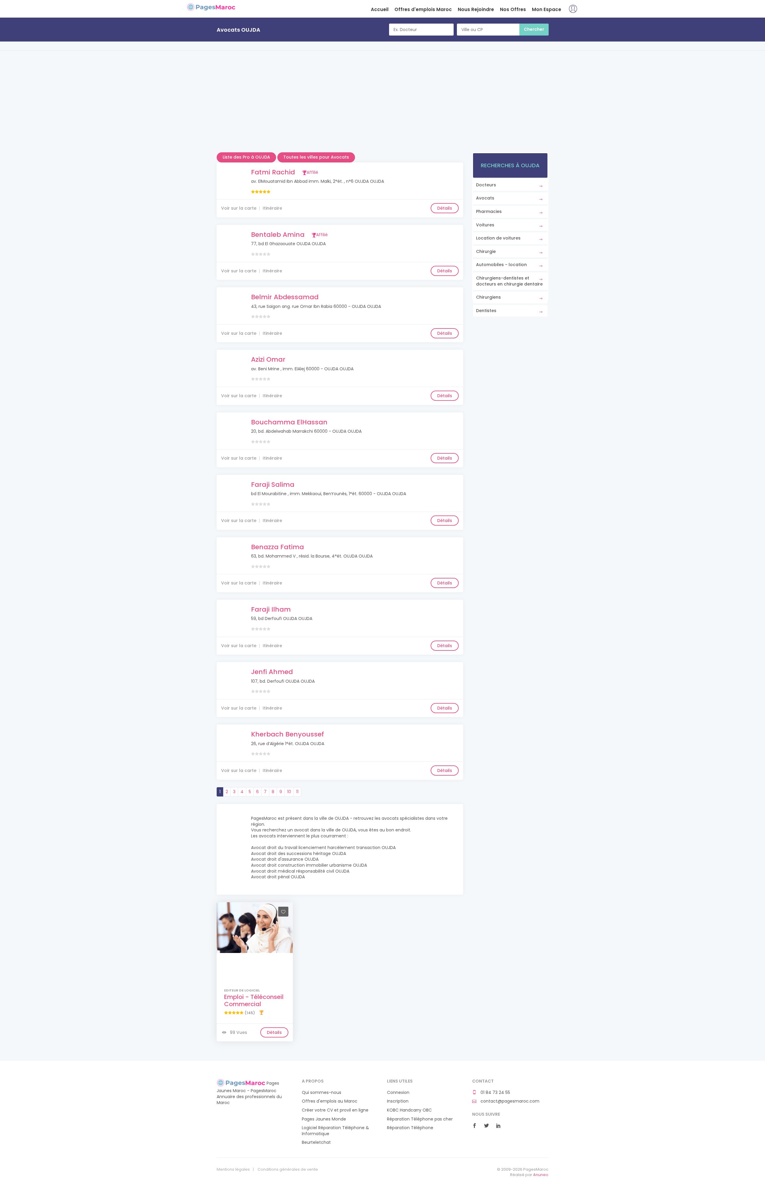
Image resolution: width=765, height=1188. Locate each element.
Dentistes (486, 311)
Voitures (485, 225)
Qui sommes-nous (321, 1092)
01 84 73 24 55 (494, 1092)
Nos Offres (513, 9)
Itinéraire (272, 208)
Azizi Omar (268, 359)
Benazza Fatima (277, 547)
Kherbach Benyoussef (287, 734)
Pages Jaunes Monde (324, 1119)
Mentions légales (233, 1169)
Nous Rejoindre (476, 9)
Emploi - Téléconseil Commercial (254, 1000)
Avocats (485, 198)
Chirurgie (486, 251)
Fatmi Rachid (273, 172)
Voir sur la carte (238, 208)
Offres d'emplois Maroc (423, 9)
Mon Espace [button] (546, 9)
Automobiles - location (501, 265)
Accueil (379, 9)
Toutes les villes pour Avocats (316, 157)
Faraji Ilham (271, 609)
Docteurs (486, 185)
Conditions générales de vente (288, 1169)
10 (289, 792)
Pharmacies (489, 211)
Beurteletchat (316, 1142)
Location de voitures (498, 238)
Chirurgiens (488, 297)
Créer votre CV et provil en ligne (335, 1110)
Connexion (398, 1092)
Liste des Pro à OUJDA (246, 157)
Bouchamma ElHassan (289, 422)
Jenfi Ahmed (272, 671)
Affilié (312, 172)
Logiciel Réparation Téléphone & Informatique (335, 1131)
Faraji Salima (272, 484)
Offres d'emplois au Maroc (329, 1101)
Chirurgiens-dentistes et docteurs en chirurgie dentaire (509, 281)
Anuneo (540, 1175)
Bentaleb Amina (278, 234)
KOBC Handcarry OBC (409, 1110)
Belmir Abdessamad (285, 297)
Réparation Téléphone (410, 1128)
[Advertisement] (382, 110)
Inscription (397, 1101)
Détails (444, 208)
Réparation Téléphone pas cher (420, 1119)
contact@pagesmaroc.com (509, 1101)
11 (297, 792)
